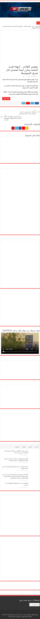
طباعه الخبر (6, 98)
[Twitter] (16, 128)
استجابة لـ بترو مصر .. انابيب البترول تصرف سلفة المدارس (27, 112)
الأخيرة (36, 447)
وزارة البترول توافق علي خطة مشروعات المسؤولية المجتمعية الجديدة (13, 117)
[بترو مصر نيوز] (20, 9)
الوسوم (17, 447)
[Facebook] (20, 128)
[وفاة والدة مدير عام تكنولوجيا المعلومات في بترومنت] (34, 485)
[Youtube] (13, 128)
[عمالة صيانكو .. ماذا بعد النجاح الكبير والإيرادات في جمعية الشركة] (34, 469)
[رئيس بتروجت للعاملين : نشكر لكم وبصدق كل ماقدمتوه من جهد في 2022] (34, 453)
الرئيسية (37, 26)
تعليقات (24, 447)
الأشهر (30, 447)
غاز (33, 26)
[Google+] (23, 128)
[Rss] (27, 128)
